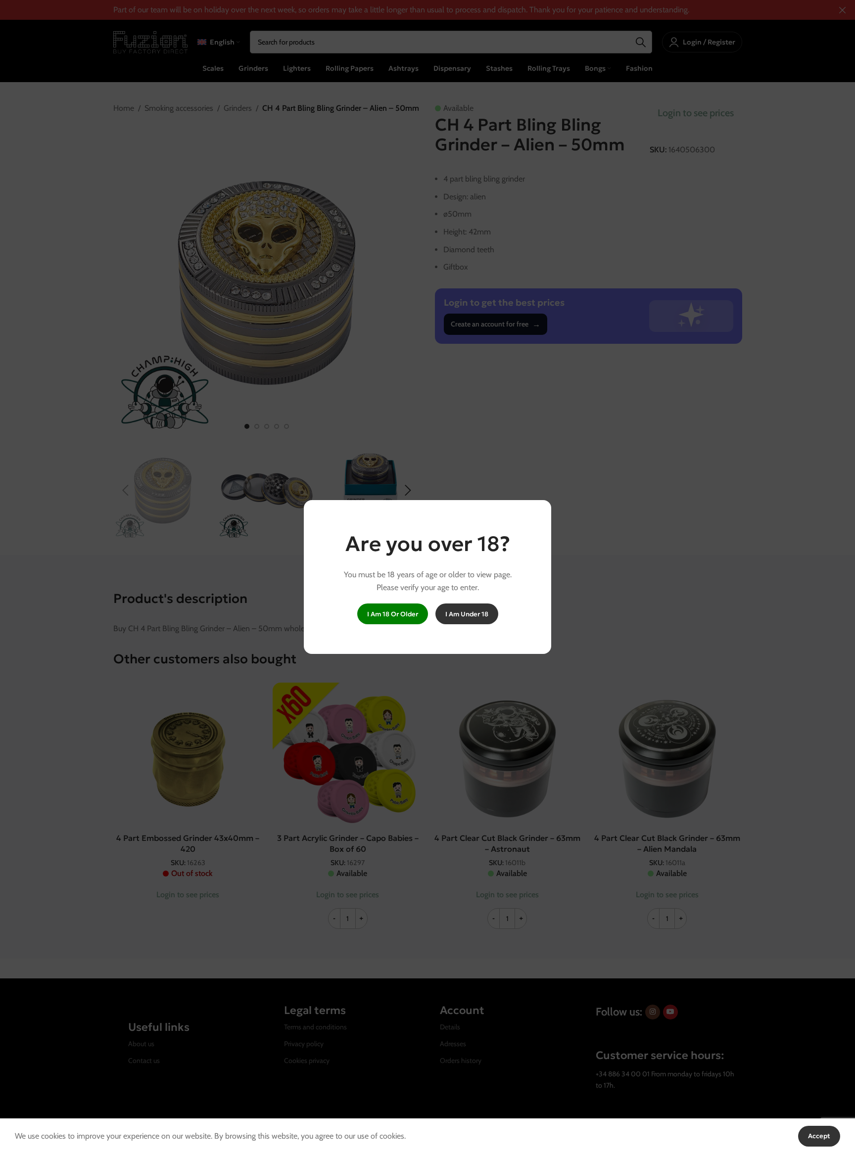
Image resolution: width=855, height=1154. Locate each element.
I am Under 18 (466, 614)
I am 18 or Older (392, 614)
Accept (819, 1136)
